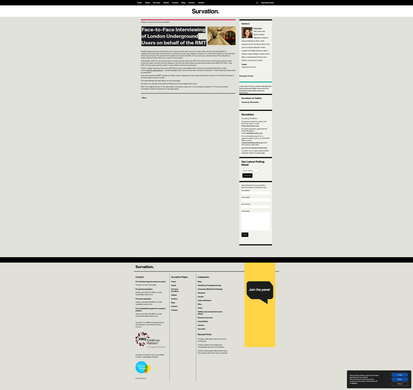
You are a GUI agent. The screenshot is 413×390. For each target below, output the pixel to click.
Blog (183, 3)
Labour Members (204, 300)
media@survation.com (254, 133)
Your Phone (245, 204)
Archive (175, 3)
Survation (201, 329)
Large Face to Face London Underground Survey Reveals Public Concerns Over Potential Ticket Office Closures (255, 88)
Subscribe (247, 175)
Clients (166, 3)
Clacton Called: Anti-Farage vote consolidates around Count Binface (211, 346)
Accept (399, 375)
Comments (245, 211)
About (147, 3)
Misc (200, 304)
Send (245, 235)
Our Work (175, 291)
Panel (200, 308)
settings (354, 383)
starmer (201, 325)
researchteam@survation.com (252, 143)
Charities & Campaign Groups (209, 285)
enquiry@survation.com (250, 126)
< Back (143, 98)
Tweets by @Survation (250, 102)
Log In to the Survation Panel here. (254, 148)
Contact (201, 3)
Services (156, 3)
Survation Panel (267, 3)
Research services (205, 318)
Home (139, 3)
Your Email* (245, 197)
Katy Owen (258, 28)
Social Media (203, 321)
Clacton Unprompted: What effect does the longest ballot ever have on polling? (212, 352)
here (178, 81)
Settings (400, 384)
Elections (201, 293)
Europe (200, 297)
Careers (191, 3)
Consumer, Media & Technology (210, 289)
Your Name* (245, 190)
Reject (400, 379)
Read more (243, 93)
